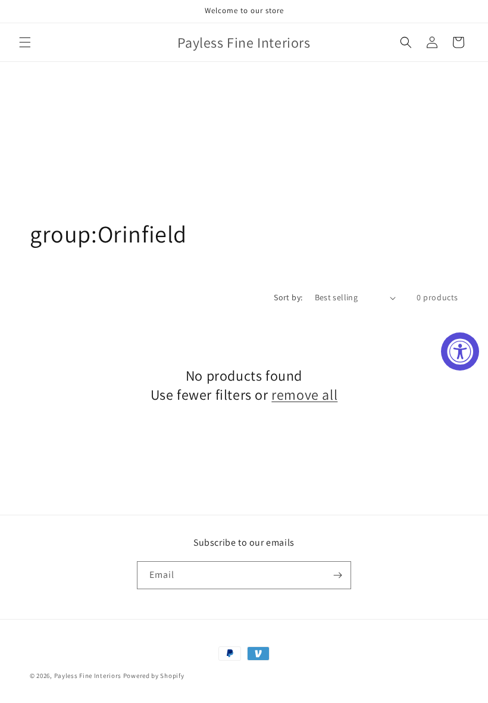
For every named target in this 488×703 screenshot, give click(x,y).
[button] (25, 42)
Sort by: (288, 297)
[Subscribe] (337, 575)
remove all (304, 394)
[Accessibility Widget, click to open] (460, 351)
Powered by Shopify (153, 675)
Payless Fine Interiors (87, 675)
